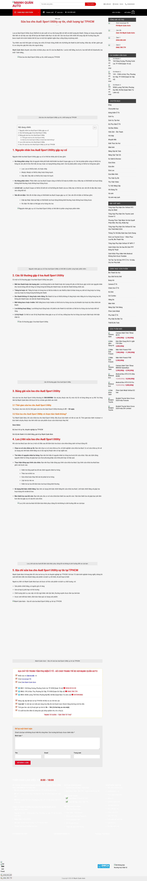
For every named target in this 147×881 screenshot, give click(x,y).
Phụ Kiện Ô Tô (113, 315)
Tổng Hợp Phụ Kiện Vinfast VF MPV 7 (121, 243)
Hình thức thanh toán (73, 809)
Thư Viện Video (113, 182)
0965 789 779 (72, 691)
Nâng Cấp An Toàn (114, 151)
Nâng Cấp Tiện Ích (114, 155)
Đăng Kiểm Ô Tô (114, 113)
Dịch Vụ (111, 116)
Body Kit (111, 280)
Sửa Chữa (111, 163)
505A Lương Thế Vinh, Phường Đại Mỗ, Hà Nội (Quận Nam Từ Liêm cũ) (48, 695)
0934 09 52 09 (71, 688)
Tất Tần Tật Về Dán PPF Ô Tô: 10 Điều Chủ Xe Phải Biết (121, 261)
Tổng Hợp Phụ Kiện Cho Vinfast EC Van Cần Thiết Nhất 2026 (122, 228)
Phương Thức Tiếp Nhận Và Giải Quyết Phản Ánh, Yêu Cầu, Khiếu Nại (121, 221)
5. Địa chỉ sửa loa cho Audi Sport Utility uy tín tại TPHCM (36, 144)
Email (46, 753)
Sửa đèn (111, 166)
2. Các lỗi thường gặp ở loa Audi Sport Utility (32, 133)
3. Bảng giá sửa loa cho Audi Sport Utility (31, 135)
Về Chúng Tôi (112, 190)
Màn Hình (111, 303)
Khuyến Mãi (112, 140)
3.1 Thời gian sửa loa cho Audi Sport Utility (32, 137)
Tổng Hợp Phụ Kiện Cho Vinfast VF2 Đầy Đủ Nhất (120, 208)
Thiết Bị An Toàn (113, 323)
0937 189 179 (83, 802)
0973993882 (78, 695)
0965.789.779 (7, 878)
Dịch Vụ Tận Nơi (114, 120)
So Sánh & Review (114, 159)
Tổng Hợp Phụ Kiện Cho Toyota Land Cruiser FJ (121, 215)
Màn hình (111, 147)
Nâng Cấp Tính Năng (115, 307)
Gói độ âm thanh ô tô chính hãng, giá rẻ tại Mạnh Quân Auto (32, 434)
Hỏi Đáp (111, 136)
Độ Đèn (111, 292)
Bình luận (19, 736)
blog (109, 105)
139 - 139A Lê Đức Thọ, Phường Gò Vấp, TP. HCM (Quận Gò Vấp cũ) (124, 76)
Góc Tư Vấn (116, 12)
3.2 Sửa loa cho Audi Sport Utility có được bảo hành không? (37, 140)
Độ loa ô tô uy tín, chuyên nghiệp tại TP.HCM (27, 430)
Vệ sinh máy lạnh (114, 197)
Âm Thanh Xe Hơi (114, 273)
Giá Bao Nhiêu (113, 128)
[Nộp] (90, 4)
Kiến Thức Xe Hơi (114, 143)
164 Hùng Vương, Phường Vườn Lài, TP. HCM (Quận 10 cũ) (44, 688)
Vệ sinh (110, 193)
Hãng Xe (111, 300)
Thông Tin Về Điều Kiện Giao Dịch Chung (122, 233)
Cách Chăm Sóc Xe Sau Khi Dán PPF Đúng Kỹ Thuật (121, 248)
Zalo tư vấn (30, 676)
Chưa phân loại (113, 109)
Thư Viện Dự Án (113, 178)
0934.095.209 (7, 875)
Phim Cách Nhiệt (114, 311)
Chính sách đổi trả (72, 823)
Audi (58, 50)
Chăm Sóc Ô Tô (113, 288)
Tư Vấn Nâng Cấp (114, 186)
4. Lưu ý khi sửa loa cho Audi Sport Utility (31, 142)
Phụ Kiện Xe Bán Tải (115, 319)
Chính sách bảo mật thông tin (76, 816)
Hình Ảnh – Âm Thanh (115, 132)
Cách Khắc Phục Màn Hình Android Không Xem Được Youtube (120, 255)
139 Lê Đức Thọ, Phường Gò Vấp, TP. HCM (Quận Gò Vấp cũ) (45, 691)
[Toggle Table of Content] (93, 127)
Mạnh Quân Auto (18, 50)
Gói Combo (112, 296)
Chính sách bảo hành (73, 820)
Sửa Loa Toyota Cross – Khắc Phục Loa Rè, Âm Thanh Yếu (120, 238)
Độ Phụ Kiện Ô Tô (114, 124)
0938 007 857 (83, 798)
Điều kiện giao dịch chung (75, 827)
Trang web (77, 753)
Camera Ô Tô (112, 284)
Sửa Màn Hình (113, 174)
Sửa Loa (57, 18)
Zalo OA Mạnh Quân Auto (80, 788)
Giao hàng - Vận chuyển (74, 813)
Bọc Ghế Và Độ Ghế (115, 277)
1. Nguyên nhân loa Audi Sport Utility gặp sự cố (33, 130)
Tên (16, 753)
